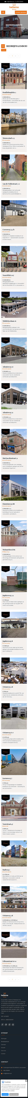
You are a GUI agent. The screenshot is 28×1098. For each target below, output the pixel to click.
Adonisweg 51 (8, 412)
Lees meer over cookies (8, 1090)
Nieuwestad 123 (9, 138)
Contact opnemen (21, 12)
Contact (3, 1053)
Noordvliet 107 (8, 275)
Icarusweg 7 (7, 778)
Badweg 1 (6, 870)
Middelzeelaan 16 (9, 321)
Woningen (4, 1038)
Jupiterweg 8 (8, 641)
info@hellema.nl (10, 1)
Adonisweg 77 (8, 367)
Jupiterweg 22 (8, 595)
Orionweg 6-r (8, 732)
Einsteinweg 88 (9, 504)
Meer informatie (14, 1094)
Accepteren (5, 1094)
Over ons (3, 1050)
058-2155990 (20, 1)
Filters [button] (3, 50)
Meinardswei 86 (9, 550)
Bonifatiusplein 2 (9, 92)
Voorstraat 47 (8, 824)
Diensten (3, 1044)
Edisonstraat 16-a (9, 961)
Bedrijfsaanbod (5, 1041)
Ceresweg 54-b (8, 229)
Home (5, 27)
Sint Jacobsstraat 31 (10, 458)
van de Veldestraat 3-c (11, 184)
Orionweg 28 (8, 687)
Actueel (3, 1047)
